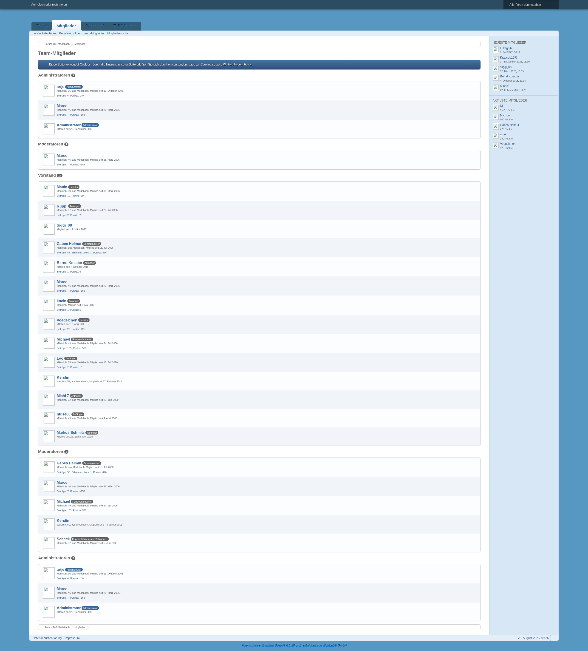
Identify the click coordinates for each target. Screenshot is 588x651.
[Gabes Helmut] (49, 247)
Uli (501, 106)
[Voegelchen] (49, 324)
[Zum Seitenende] (553, 33)
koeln (61, 301)
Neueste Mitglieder (509, 42)
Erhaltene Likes (80, 252)
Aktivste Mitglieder (510, 100)
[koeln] (49, 305)
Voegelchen (67, 320)
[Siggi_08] (49, 229)
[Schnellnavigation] (547, 33)
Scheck (63, 539)
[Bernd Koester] (49, 267)
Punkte (74, 95)
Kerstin (63, 377)
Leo (60, 358)
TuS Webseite (124, 26)
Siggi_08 (64, 225)
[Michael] (49, 343)
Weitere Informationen (237, 64)
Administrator (69, 125)
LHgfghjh (506, 48)
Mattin (62, 187)
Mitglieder (66, 26)
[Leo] (49, 362)
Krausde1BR (508, 57)
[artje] (49, 91)
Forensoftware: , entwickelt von (294, 645)
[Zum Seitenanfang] (553, 638)
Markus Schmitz (71, 433)
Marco (62, 106)
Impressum (72, 638)
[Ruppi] (49, 210)
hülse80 (64, 414)
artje (60, 87)
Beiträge (61, 95)
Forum (41, 26)
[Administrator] (49, 129)
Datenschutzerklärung (47, 638)
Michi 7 (63, 396)
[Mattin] (49, 191)
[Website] (473, 105)
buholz (504, 86)
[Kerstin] (49, 381)
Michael (63, 339)
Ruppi (62, 206)
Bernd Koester (69, 263)
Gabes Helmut (69, 244)
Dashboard (95, 26)
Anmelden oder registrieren (49, 4)
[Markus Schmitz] (49, 436)
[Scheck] (49, 543)
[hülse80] (49, 418)
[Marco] (49, 110)
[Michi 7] (49, 400)
